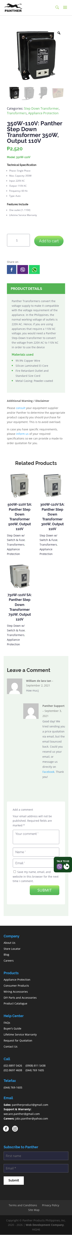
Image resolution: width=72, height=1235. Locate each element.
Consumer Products (16, 985)
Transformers (17, 113)
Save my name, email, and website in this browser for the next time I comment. (36, 876)
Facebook (48, 772)
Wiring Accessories (16, 991)
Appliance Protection (43, 113)
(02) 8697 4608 (13, 1070)
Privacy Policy (50, 1205)
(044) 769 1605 (35, 1070)
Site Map (34, 1210)
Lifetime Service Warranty (20, 1034)
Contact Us (10, 1046)
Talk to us (63, 861)
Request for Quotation (18, 1040)
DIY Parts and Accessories (20, 997)
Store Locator (12, 949)
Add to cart (49, 241)
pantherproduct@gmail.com (30, 1105)
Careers (9, 960)
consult (21, 408)
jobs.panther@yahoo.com (31, 1118)
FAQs (7, 1022)
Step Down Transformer (41, 108)
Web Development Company (45, 1225)
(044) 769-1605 (13, 1087)
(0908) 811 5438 (36, 1065)
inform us (22, 434)
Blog (6, 954)
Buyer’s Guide (12, 1028)
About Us (9, 943)
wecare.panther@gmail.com (22, 1114)
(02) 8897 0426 (13, 1065)
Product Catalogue (15, 1003)
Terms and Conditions (23, 1205)
